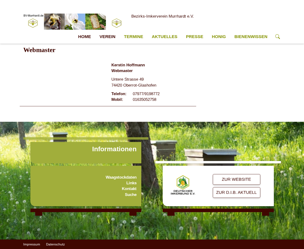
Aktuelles (164, 36)
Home (84, 36)
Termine (133, 36)
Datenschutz (55, 244)
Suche (131, 194)
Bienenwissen (250, 36)
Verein (107, 36)
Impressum (31, 244)
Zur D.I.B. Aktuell (236, 192)
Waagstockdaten (121, 177)
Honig (219, 36)
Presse (194, 36)
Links (131, 183)
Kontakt (129, 188)
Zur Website (236, 179)
